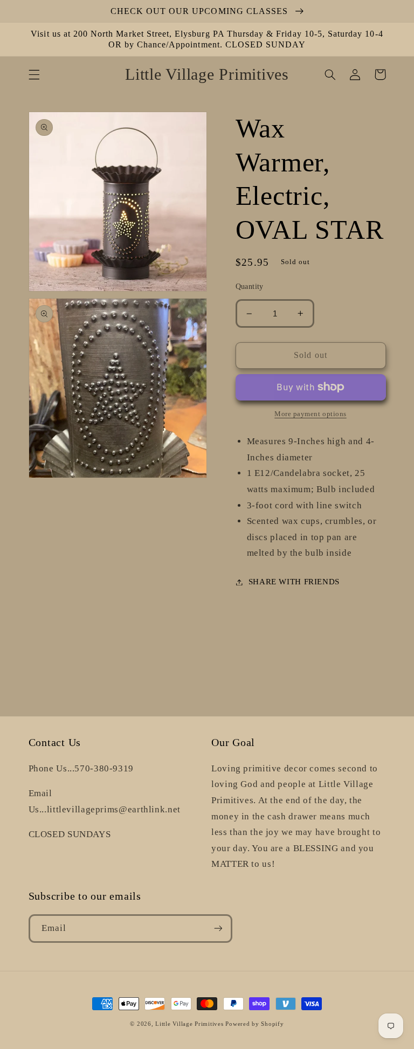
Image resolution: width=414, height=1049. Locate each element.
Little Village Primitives (189, 1024)
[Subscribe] (217, 928)
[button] (34, 74)
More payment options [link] (310, 414)
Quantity (250, 286)
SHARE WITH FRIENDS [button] (294, 581)
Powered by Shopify (254, 1024)
